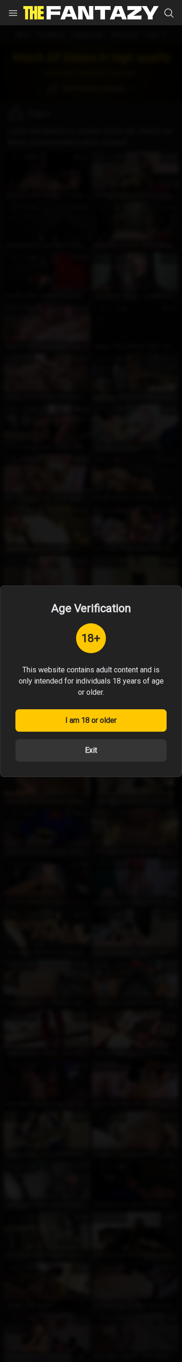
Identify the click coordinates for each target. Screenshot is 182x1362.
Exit (91, 750)
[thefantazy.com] (91, 13)
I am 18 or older (91, 720)
